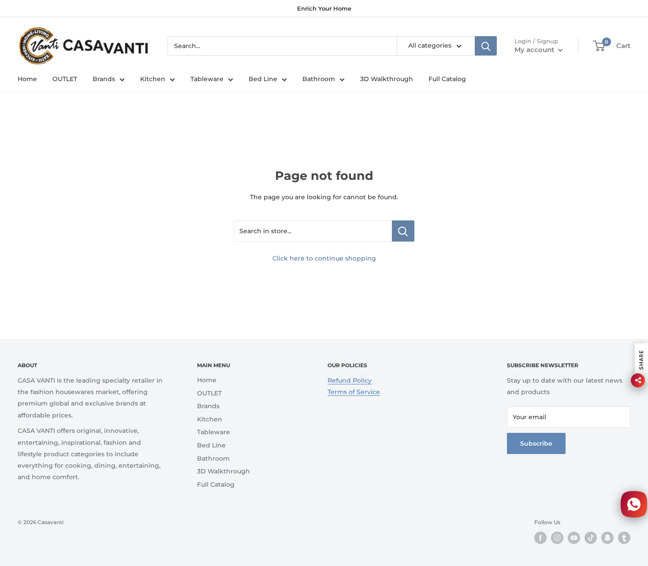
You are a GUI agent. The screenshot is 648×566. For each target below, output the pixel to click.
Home (27, 79)
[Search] (486, 46)
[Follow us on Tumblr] (624, 538)
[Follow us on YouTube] (574, 538)
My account (535, 49)
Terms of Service (354, 392)
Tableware (206, 79)
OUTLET (64, 79)
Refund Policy (350, 380)
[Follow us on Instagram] (557, 538)
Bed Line (263, 79)
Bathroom (318, 79)
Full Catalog (447, 79)
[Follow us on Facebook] (540, 538)
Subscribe (536, 443)
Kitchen (152, 79)
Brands (104, 79)
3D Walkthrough (386, 79)
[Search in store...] (403, 231)
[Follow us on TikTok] (591, 538)
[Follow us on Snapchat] (607, 538)
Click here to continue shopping (324, 258)
